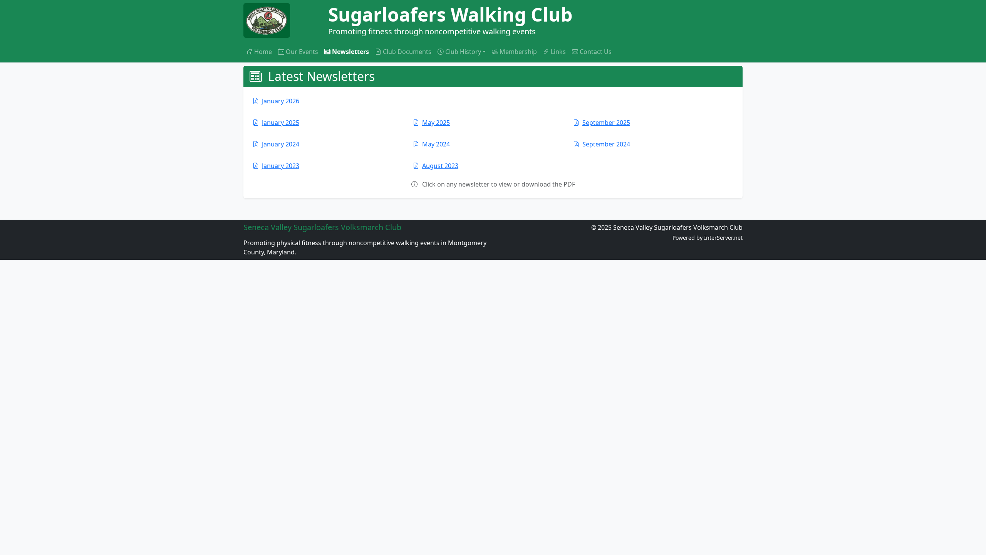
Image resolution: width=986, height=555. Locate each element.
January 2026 (280, 101)
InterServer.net (723, 237)
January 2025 (280, 122)
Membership (518, 51)
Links (558, 51)
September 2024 (606, 144)
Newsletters (350, 51)
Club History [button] (463, 51)
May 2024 (436, 144)
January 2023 (280, 165)
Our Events (302, 51)
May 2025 (436, 122)
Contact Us (596, 51)
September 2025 (606, 122)
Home (263, 51)
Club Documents (407, 51)
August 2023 (440, 165)
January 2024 (280, 144)
